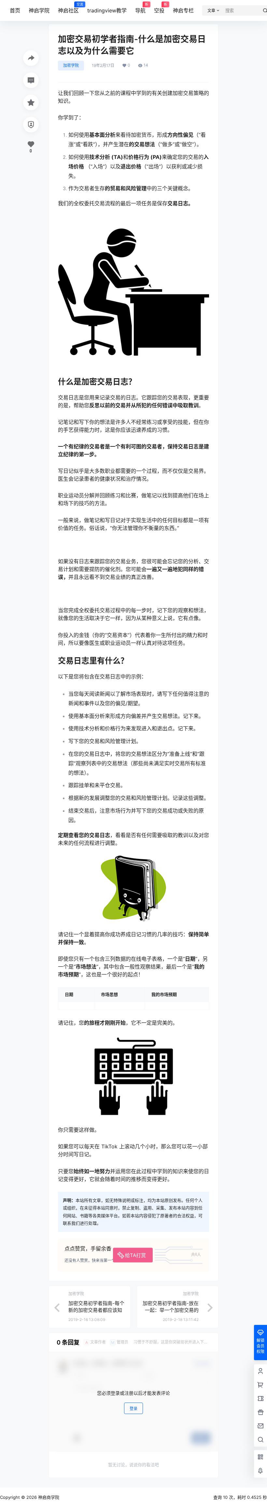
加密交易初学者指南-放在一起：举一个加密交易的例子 (171, 1310)
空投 (159, 8)
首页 (15, 10)
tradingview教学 (107, 10)
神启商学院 (48, 1497)
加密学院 (71, 65)
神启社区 (68, 8)
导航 (140, 8)
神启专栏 (183, 10)
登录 (133, 1408)
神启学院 (39, 10)
